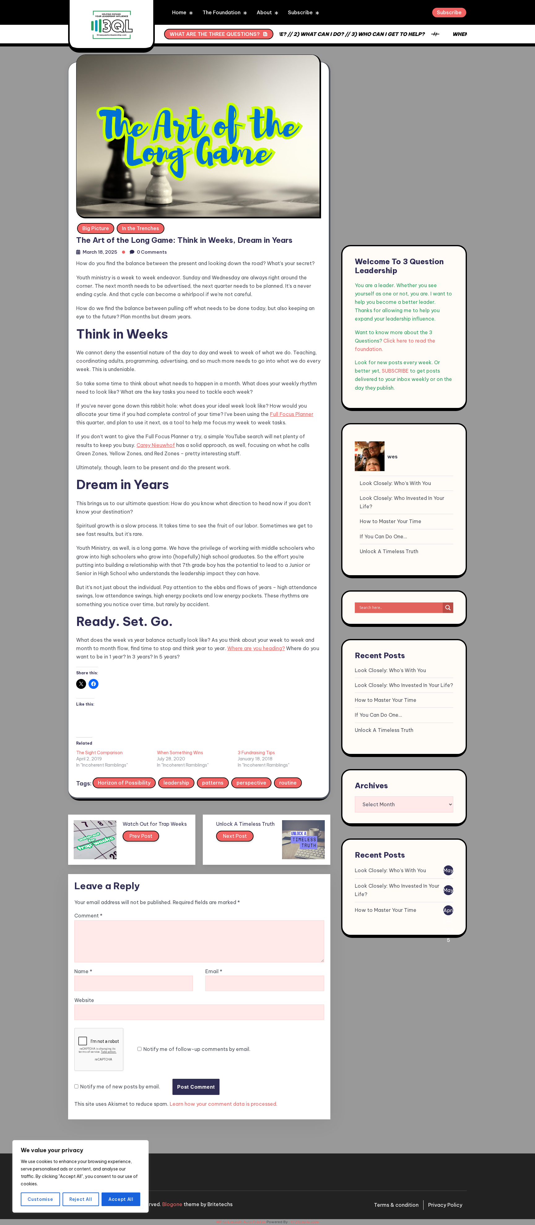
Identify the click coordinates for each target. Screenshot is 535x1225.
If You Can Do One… (383, 536)
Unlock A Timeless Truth (245, 824)
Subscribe (300, 12)
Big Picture (95, 228)
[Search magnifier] (448, 607)
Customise (40, 1199)
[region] (80, 1176)
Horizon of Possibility (124, 783)
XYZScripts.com (304, 1222)
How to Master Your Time (390, 521)
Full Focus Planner (291, 414)
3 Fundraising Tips (256, 752)
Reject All (80, 1199)
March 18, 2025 (100, 252)
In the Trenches (140, 228)
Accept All (120, 1199)
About (264, 12)
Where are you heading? (256, 648)
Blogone (172, 1204)
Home (179, 12)
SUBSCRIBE (395, 371)
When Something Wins (180, 752)
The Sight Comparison (99, 752)
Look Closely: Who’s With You (395, 483)
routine (288, 783)
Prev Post (140, 836)
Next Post (235, 836)
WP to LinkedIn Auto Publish (241, 1222)
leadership (176, 783)
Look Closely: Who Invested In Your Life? (402, 502)
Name (83, 971)
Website (84, 1000)
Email (213, 971)
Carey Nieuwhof (156, 445)
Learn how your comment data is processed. (223, 1104)
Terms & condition (396, 1205)
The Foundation (221, 12)
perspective (251, 783)
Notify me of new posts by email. (120, 1086)
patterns (213, 783)
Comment (88, 915)
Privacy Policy (445, 1205)
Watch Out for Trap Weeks (155, 824)
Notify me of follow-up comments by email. (196, 1049)
